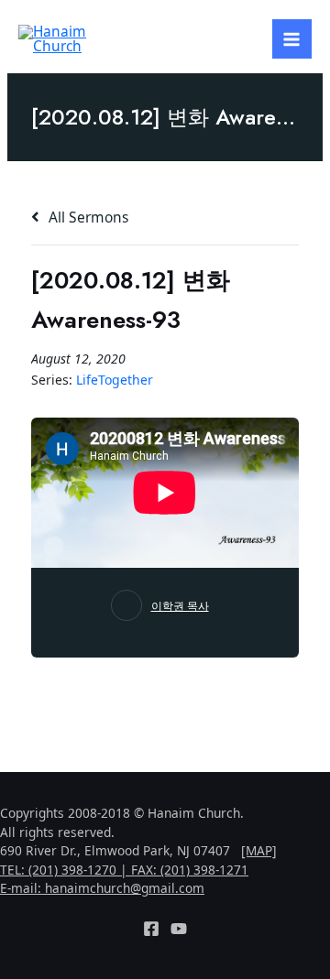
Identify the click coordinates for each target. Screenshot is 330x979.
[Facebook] (151, 928)
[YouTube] (178, 928)
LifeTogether (114, 379)
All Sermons (86, 217)
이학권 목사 (180, 606)
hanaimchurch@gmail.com (124, 888)
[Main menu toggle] (292, 39)
